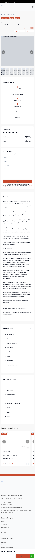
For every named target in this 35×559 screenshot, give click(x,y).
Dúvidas (8, 556)
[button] (3, 52)
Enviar (17, 181)
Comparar (4, 545)
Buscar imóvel (10, 14)
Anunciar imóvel (5, 529)
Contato (3, 532)
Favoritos (3, 542)
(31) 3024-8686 (7, 502)
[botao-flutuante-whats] (32, 556)
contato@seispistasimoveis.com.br (12, 507)
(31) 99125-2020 (7, 504)
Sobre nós (4, 524)
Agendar (22, 556)
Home (3, 14)
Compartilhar (20, 31)
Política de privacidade (7, 547)
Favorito (30, 31)
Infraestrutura (8, 328)
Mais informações (9, 380)
